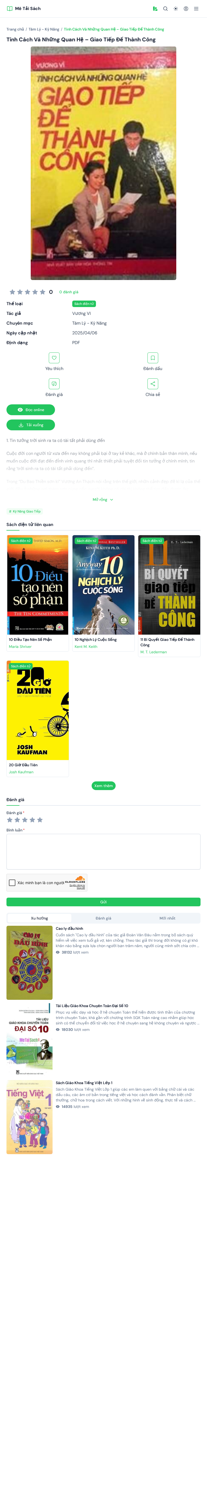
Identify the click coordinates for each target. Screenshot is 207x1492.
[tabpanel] (103, 1040)
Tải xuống (34, 424)
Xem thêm (103, 785)
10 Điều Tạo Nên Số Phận (30, 639)
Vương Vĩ (81, 313)
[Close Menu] (196, 8)
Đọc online (35, 409)
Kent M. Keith (86, 646)
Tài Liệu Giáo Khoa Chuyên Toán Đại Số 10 (92, 1005)
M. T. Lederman (153, 652)
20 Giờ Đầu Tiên (23, 764)
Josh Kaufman (21, 772)
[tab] (39, 918)
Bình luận (14, 830)
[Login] (186, 8)
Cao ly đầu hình (69, 928)
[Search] (165, 8)
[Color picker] (155, 8)
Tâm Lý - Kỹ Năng (89, 323)
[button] (155, 8)
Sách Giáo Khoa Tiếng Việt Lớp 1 (84, 1082)
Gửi (103, 902)
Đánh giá (14, 812)
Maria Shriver (20, 646)
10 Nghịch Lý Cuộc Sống (96, 639)
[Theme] (175, 8)
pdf (76, 342)
